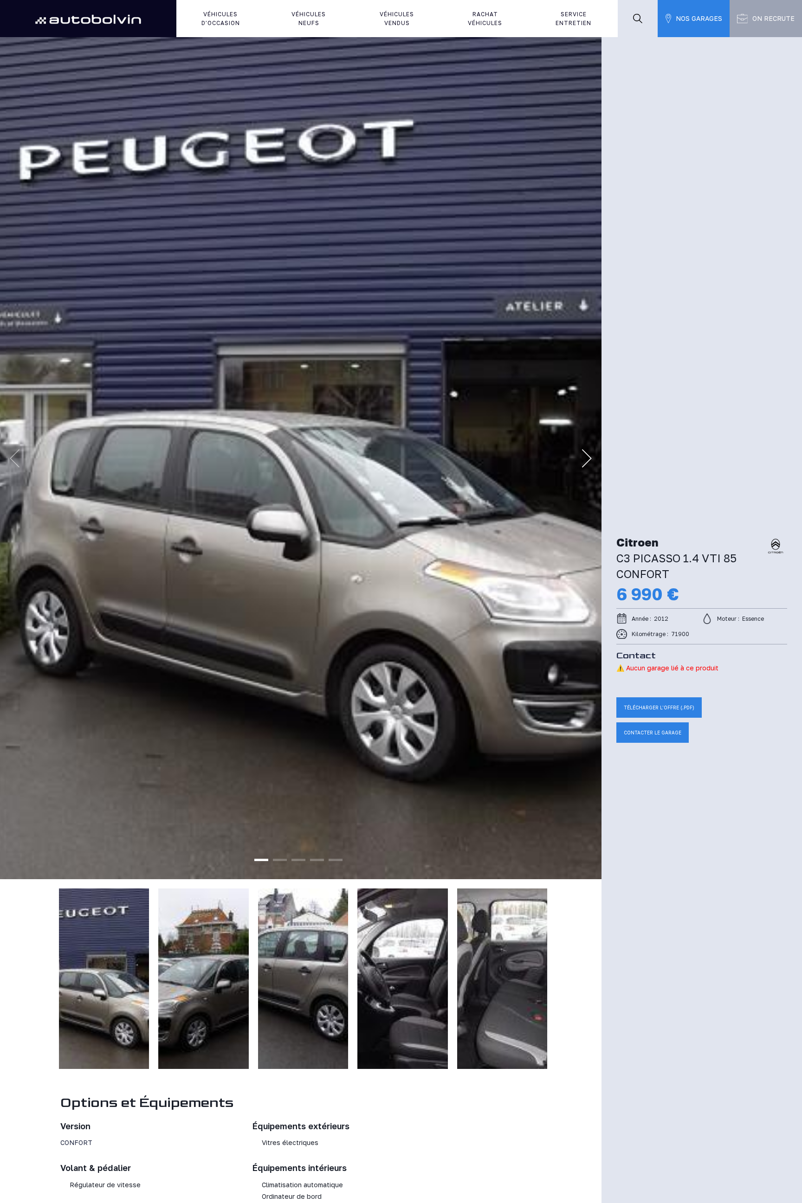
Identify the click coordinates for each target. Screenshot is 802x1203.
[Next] (586, 458)
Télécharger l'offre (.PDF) (659, 707)
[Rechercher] (638, 18)
